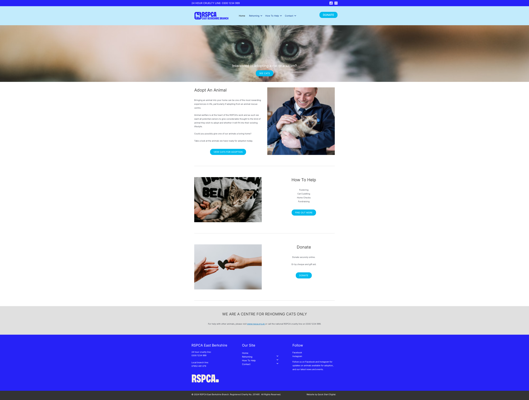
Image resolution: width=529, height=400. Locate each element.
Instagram (297, 356)
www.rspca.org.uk (256, 324)
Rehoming (254, 15)
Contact (289, 15)
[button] (328, 15)
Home (242, 15)
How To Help (272, 15)
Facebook (297, 352)
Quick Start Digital (326, 394)
